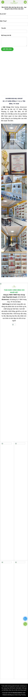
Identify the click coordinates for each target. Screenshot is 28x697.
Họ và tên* (3, 14)
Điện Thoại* (3, 21)
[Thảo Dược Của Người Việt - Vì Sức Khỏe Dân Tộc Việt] (14, 2)
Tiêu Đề (3, 28)
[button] (2, 2)
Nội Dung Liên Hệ (6, 35)
